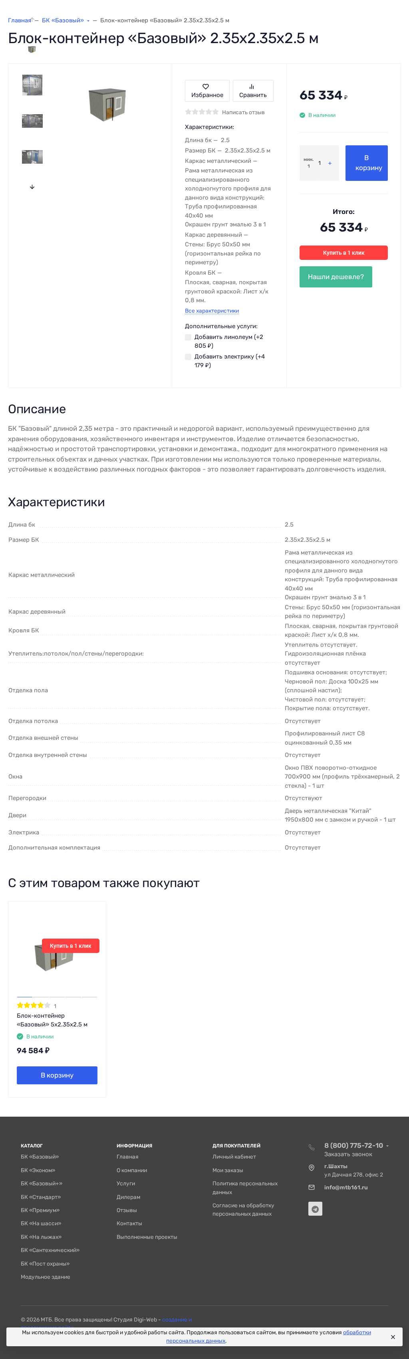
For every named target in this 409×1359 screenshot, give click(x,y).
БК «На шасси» (41, 1223)
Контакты (129, 1223)
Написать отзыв (243, 112)
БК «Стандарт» (41, 1197)
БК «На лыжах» (41, 1237)
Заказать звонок (348, 1154)
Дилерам (128, 1197)
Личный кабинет (234, 1156)
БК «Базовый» (40, 1156)
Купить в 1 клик (344, 253)
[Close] (392, 1337)
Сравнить (253, 95)
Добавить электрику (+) (230, 361)
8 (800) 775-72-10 (353, 1145)
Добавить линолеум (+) (229, 341)
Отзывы (127, 1210)
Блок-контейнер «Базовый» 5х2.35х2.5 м (52, 1020)
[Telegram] (315, 1209)
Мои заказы (227, 1170)
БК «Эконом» (38, 1170)
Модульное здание (45, 1277)
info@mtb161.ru (346, 1187)
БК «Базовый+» (41, 1183)
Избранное (207, 95)
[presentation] (32, 19)
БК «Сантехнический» (50, 1250)
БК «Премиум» (40, 1210)
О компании (132, 1170)
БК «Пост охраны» (45, 1263)
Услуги (126, 1183)
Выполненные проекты (147, 1237)
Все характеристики (212, 310)
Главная (128, 1156)
